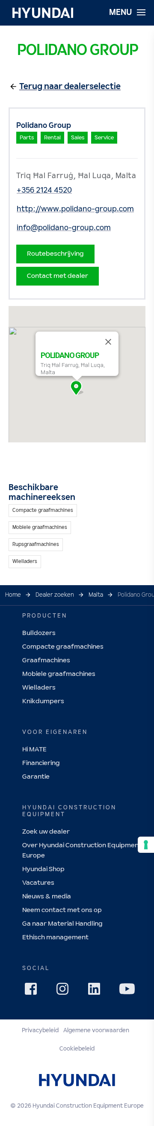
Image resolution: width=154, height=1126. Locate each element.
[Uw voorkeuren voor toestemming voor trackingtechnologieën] (146, 845)
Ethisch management (55, 937)
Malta (96, 595)
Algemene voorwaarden (96, 1031)
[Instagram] (65, 991)
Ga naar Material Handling (62, 923)
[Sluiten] (108, 342)
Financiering (41, 763)
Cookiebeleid (77, 1049)
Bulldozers (39, 633)
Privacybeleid (40, 1031)
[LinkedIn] (96, 991)
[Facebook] (33, 991)
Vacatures (38, 882)
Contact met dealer (57, 276)
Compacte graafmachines (63, 646)
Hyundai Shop (43, 869)
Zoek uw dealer (46, 831)
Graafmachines (46, 660)
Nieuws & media (46, 896)
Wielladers (39, 687)
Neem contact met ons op (62, 910)
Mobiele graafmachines (58, 674)
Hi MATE (34, 749)
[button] (77, 387)
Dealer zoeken (55, 595)
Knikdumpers (43, 701)
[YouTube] (128, 990)
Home (13, 595)
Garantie (36, 776)
